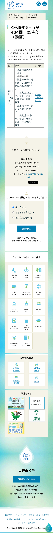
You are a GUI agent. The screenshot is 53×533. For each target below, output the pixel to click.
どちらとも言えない (24, 212)
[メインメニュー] (44, 3)
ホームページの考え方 (26, 523)
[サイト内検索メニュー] (38, 3)
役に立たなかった (23, 217)
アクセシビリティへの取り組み (34, 519)
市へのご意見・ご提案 (26, 497)
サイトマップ (21, 515)
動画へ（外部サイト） (39, 97)
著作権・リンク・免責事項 (39, 515)
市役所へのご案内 (26, 479)
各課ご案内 (8, 515)
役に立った (20, 207)
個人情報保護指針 (13, 519)
